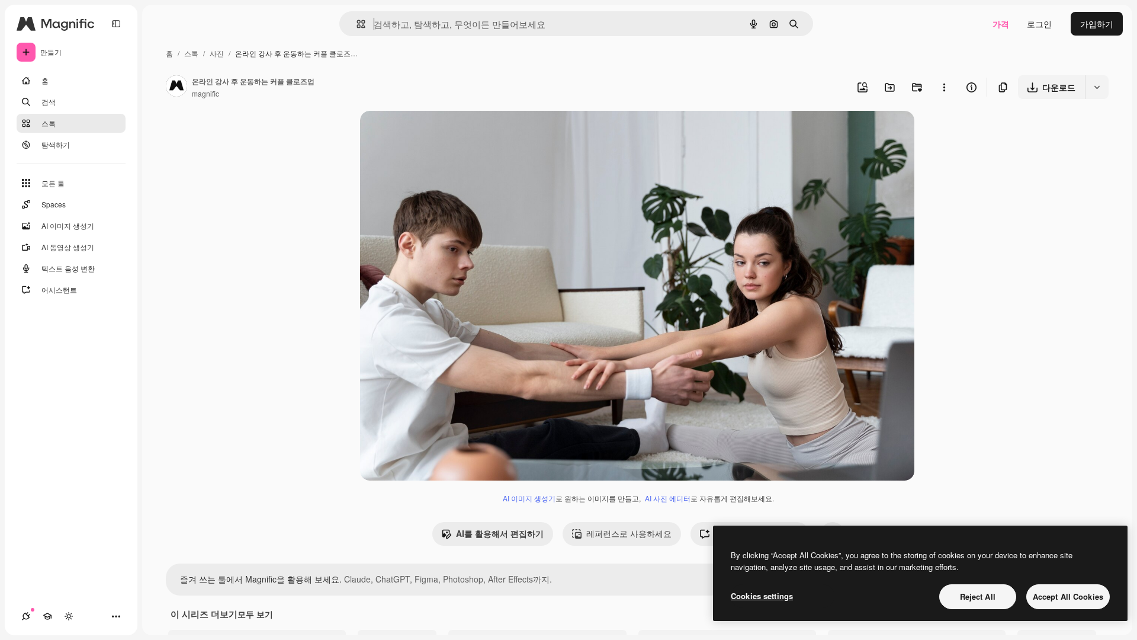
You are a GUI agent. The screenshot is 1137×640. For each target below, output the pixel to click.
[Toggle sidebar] (116, 23)
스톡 (191, 53)
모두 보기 (255, 614)
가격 (1001, 24)
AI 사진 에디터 (667, 498)
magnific (205, 93)
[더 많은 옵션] (944, 87)
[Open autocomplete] (356, 24)
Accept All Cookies (1068, 596)
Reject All (977, 596)
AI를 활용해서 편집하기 (500, 533)
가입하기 (1096, 24)
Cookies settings (762, 595)
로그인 (1039, 24)
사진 (217, 53)
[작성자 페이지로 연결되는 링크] (176, 87)
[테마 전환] (68, 616)
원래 (428, 133)
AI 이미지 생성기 (529, 498)
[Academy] (47, 616)
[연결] (26, 616)
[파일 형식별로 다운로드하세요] (1097, 87)
